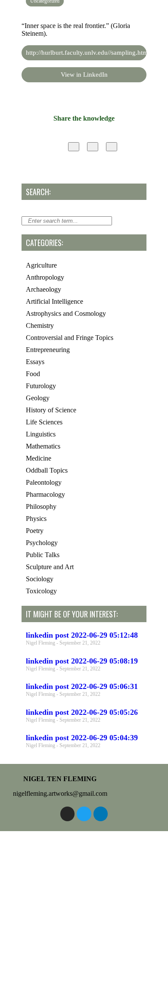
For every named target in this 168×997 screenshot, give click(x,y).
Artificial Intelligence (54, 301)
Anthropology (45, 277)
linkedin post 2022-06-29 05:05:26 (82, 712)
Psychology (42, 542)
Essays (35, 361)
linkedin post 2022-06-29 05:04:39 (82, 737)
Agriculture (41, 265)
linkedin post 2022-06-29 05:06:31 (82, 686)
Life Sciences (44, 422)
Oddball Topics (47, 470)
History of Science (51, 410)
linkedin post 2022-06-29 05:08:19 (82, 661)
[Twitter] (84, 814)
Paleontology (44, 482)
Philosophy (41, 506)
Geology (38, 398)
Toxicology (41, 591)
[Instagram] (67, 814)
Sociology (39, 579)
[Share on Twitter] (92, 146)
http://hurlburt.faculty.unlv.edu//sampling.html (86, 52)
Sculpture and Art (50, 566)
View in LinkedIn (84, 74)
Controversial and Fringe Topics (69, 337)
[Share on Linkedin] (111, 146)
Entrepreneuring (48, 349)
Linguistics (41, 434)
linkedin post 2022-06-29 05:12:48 (82, 635)
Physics (36, 518)
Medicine (38, 458)
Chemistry (40, 325)
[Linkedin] (100, 814)
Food (33, 373)
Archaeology (43, 289)
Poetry (35, 530)
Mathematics (43, 446)
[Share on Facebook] (73, 146)
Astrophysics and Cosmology (66, 313)
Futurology (41, 385)
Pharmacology (45, 494)
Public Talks (42, 554)
